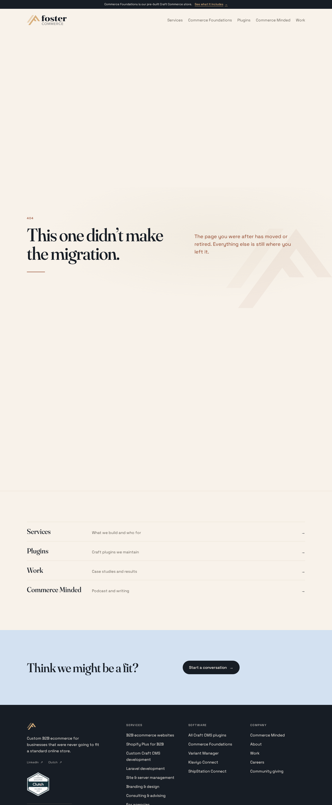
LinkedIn (35, 762)
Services (175, 20)
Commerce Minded (273, 20)
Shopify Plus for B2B (145, 744)
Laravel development (145, 768)
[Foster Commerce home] (47, 20)
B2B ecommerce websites (150, 735)
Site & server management (150, 777)
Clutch (55, 762)
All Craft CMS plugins (207, 735)
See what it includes (211, 4)
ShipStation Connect (207, 771)
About (256, 744)
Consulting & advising (146, 795)
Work (300, 20)
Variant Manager (203, 753)
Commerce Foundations (210, 20)
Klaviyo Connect (203, 762)
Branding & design (142, 786)
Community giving (266, 771)
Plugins (243, 20)
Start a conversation (211, 667)
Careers (257, 762)
